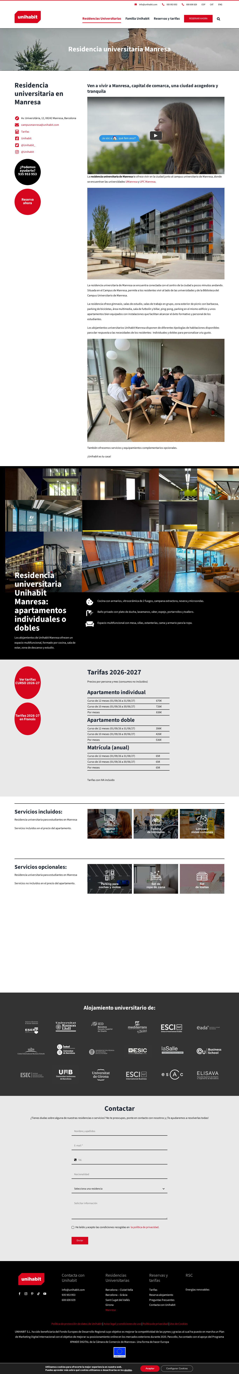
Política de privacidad (155, 1324)
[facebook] (19, 1293)
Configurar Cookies (177, 1368)
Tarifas (25, 132)
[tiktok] (38, 1293)
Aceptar (150, 1368)
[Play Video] (156, 135)
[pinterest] (32, 1293)
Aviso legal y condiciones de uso (123, 1324)
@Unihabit (27, 152)
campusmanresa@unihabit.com (40, 125)
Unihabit (26, 138)
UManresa (132, 182)
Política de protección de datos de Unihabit (76, 1324)
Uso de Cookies (179, 1324)
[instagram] (25, 1293)
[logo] (31, 1274)
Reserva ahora (28, 201)
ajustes (128, 1370)
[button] (218, 18)
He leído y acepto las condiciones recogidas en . (117, 1227)
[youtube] (44, 1293)
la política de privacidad (144, 1227)
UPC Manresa (147, 182)
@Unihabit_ (28, 145)
